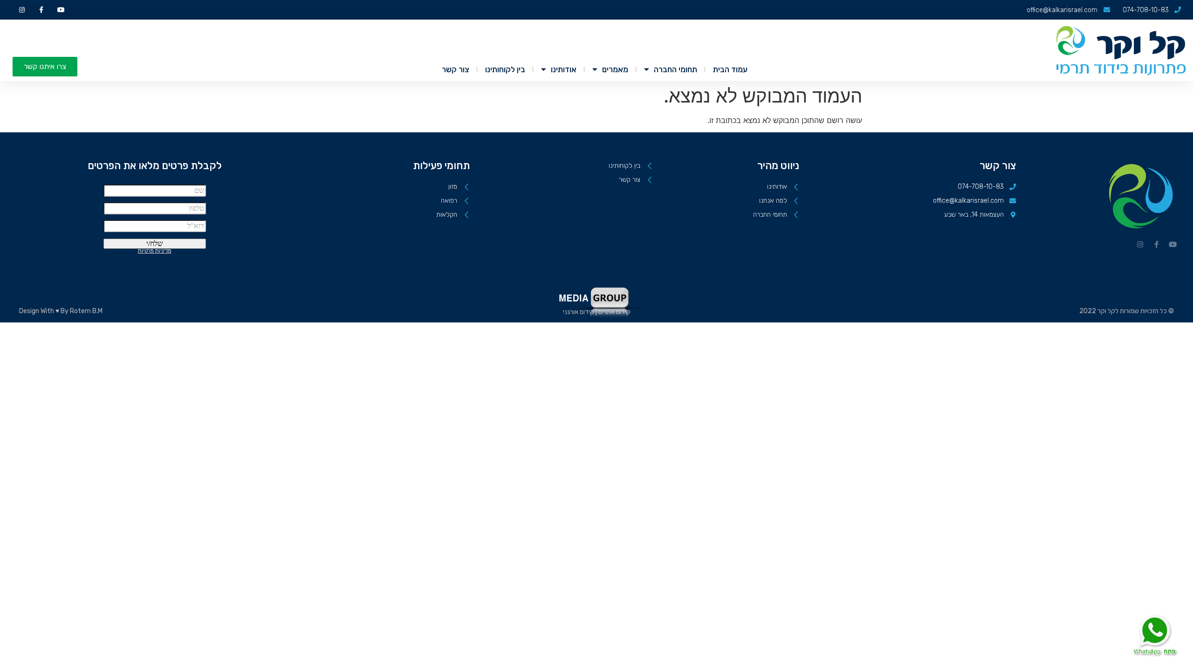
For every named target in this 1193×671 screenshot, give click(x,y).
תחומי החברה (675, 69)
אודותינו (563, 69)
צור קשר (455, 69)
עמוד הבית (730, 69)
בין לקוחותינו (505, 69)
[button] (45, 66)
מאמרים (615, 69)
